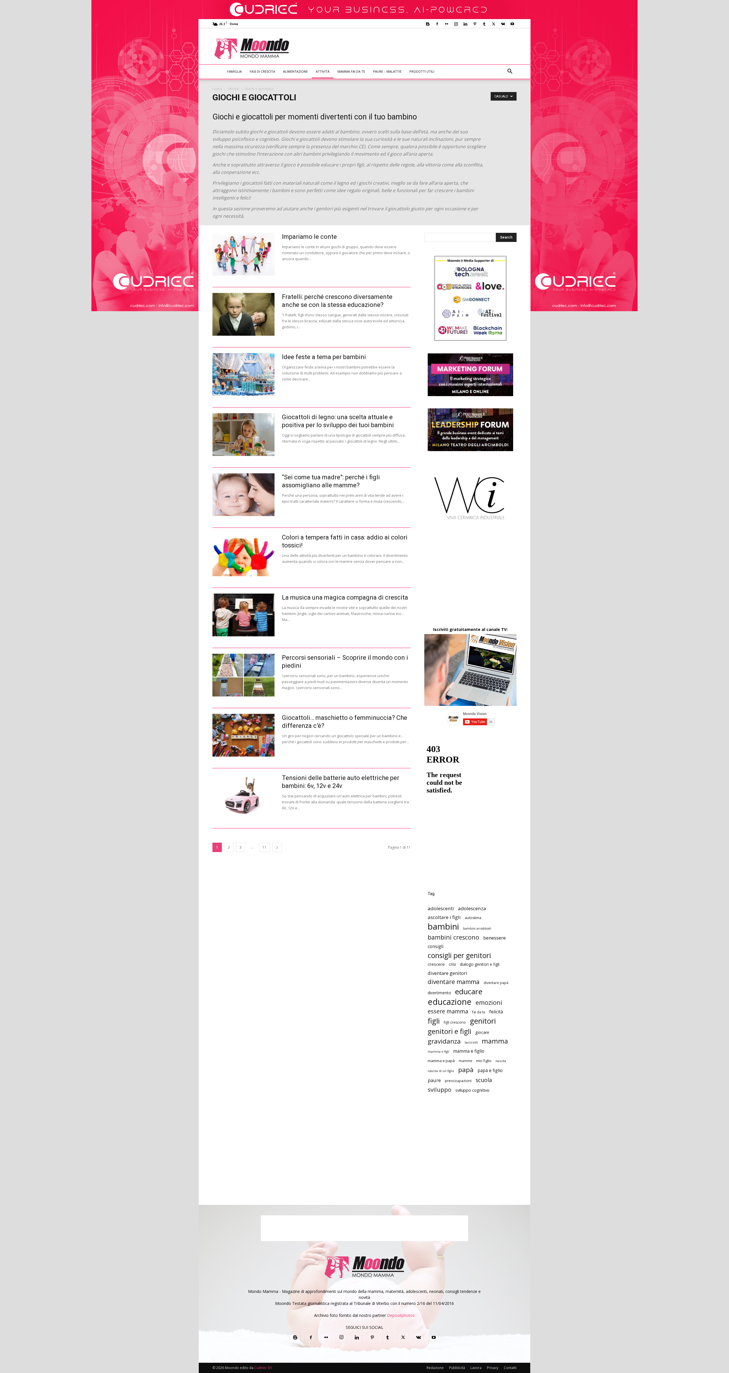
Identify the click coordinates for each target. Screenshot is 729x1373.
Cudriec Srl (262, 1367)
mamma (495, 1041)
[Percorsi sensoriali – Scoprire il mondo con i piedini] (243, 675)
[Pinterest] (474, 24)
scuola (484, 1080)
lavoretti (471, 1042)
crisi (452, 964)
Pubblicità (457, 1367)
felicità (496, 1012)
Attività (322, 71)
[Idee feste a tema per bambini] (243, 374)
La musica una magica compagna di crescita (345, 597)
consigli (435, 947)
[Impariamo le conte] (243, 254)
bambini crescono (453, 937)
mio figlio (484, 1060)
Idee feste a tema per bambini (324, 356)
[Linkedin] (465, 24)
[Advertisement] (411, 49)
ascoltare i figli (444, 917)
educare (468, 992)
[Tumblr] (484, 24)
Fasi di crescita (262, 71)
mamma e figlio (468, 1051)
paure (434, 1080)
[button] (510, 72)
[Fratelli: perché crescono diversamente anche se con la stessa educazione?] (243, 314)
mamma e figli (438, 1052)
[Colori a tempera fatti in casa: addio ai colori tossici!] (243, 554)
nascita (500, 1061)
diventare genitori (447, 973)
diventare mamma (454, 982)
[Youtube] (512, 24)
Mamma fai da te (351, 71)
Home (217, 88)
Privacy (492, 1367)
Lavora (476, 1367)
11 (265, 847)
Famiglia (234, 71)
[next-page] (277, 847)
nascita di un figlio (441, 1071)
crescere (436, 964)
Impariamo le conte (309, 236)
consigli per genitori (459, 955)
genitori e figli (449, 1031)
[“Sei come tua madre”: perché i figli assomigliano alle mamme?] (243, 494)
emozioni (489, 1002)
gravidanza (444, 1041)
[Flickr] (446, 24)
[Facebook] (437, 24)
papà (466, 1070)
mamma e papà (441, 1060)
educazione (450, 1002)
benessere (494, 938)
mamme (465, 1060)
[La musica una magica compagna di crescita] (243, 615)
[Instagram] (456, 24)
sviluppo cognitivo (472, 1090)
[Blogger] (427, 24)
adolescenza (472, 908)
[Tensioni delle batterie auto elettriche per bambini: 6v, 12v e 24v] (243, 795)
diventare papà (496, 982)
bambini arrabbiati (477, 928)
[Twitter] (493, 24)
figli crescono (455, 1022)
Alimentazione (295, 71)
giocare (482, 1032)
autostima (473, 917)
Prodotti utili (421, 71)
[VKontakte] (503, 24)
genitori (483, 1021)
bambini (443, 927)
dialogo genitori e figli (479, 964)
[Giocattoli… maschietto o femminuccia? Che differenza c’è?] (243, 735)
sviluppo (439, 1090)
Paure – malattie (387, 71)
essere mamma (448, 1011)
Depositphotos (401, 1315)
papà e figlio (490, 1070)
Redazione (435, 1367)
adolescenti (441, 908)
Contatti (510, 1367)
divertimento (439, 992)
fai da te (478, 1012)
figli (434, 1021)
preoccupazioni (458, 1080)
